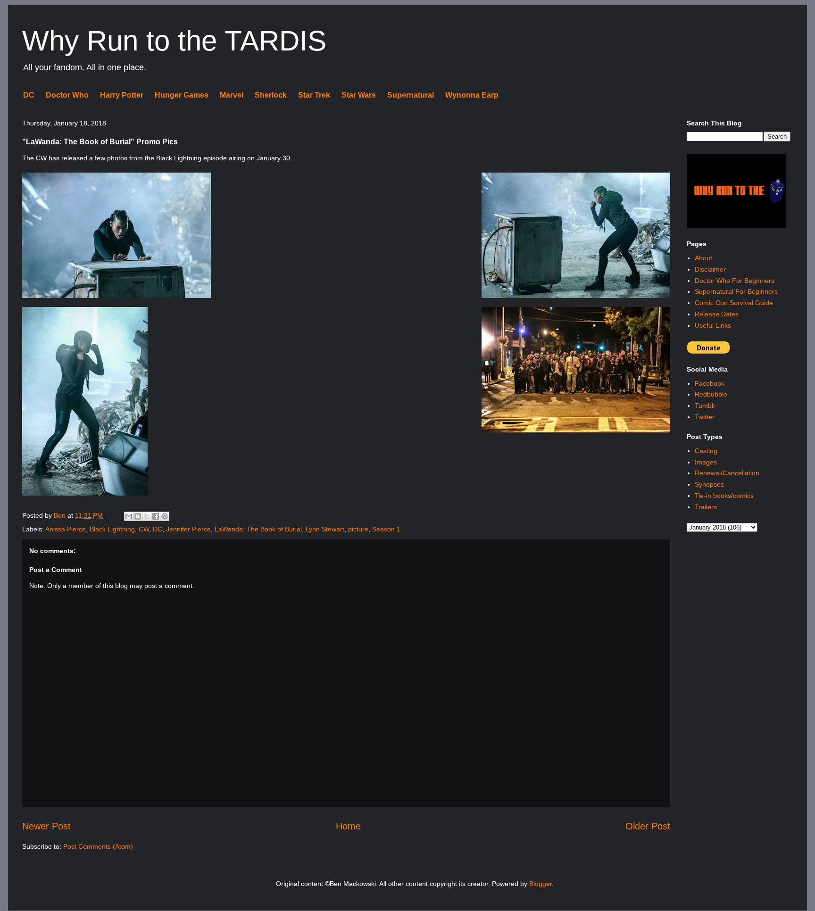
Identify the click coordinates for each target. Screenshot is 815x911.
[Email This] (128, 516)
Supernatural (410, 95)
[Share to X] (146, 516)
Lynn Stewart (325, 529)
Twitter (705, 417)
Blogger (540, 883)
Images (706, 462)
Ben (60, 515)
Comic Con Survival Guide (734, 302)
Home (348, 826)
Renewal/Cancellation (727, 473)
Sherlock (271, 95)
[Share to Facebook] (155, 516)
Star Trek (314, 95)
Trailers (706, 507)
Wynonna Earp (472, 95)
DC (28, 95)
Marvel (231, 95)
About (703, 258)
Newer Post (46, 826)
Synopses (709, 484)
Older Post (647, 826)
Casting (706, 451)
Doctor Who (67, 95)
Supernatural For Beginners (736, 291)
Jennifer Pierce (188, 529)
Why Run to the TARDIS (174, 41)
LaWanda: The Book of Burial (258, 529)
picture (358, 529)
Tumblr (705, 405)
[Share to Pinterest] (164, 516)
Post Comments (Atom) (98, 846)
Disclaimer (710, 269)
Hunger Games (181, 95)
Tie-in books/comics (724, 495)
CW (144, 529)
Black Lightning (112, 529)
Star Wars (358, 95)
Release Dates (717, 314)
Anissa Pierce (65, 529)
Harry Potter (121, 95)
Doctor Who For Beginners (734, 280)
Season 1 (386, 529)
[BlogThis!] (137, 516)
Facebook (709, 383)
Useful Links (713, 325)
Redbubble (711, 394)
